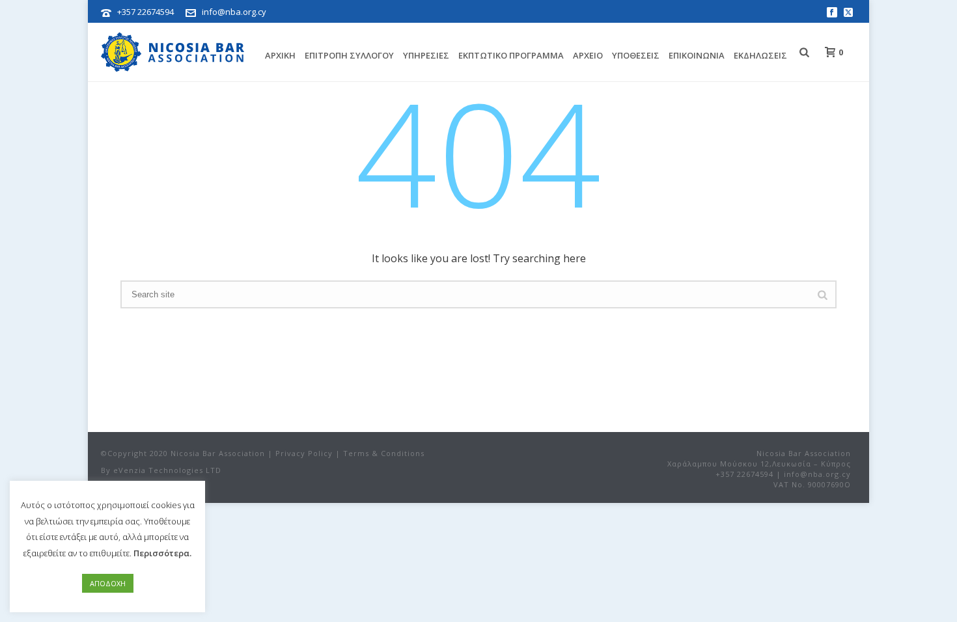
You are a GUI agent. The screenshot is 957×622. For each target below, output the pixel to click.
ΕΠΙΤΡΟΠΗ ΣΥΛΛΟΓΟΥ (349, 55)
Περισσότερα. (162, 553)
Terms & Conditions (383, 453)
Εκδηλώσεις (760, 55)
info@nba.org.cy (234, 12)
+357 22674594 (145, 12)
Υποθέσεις (635, 55)
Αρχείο (588, 55)
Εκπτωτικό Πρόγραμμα (511, 55)
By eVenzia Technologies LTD (161, 470)
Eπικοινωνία (697, 55)
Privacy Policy (304, 453)
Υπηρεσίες (426, 55)
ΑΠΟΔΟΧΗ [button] (108, 583)
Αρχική (280, 55)
